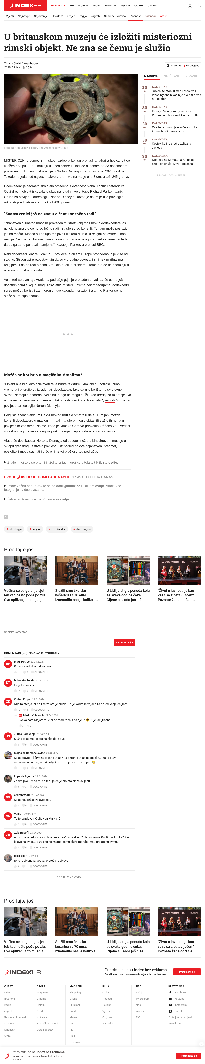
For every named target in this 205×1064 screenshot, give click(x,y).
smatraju (80, 415)
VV (8, 797)
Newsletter (175, 1023)
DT (8, 683)
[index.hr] (25, 5)
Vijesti (83, 5)
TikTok (178, 1011)
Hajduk (41, 1004)
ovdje (99, 486)
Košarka (42, 1017)
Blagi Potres (22, 661)
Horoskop (75, 1042)
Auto (72, 1023)
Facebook (180, 992)
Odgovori (107, 1017)
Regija (83, 16)
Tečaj (139, 992)
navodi (110, 400)
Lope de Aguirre (24, 776)
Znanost (135, 16)
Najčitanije (41, 16)
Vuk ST (18, 813)
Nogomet (42, 992)
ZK (8, 701)
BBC (100, 245)
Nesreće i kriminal (115, 16)
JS (8, 736)
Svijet (71, 16)
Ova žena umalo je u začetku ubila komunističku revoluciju (174, 127)
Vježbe (106, 1011)
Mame (73, 1017)
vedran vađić (22, 795)
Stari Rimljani (82, 529)
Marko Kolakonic (33, 715)
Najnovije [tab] (152, 76)
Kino (138, 1004)
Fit (71, 1029)
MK (20, 715)
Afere (163, 16)
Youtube (179, 998)
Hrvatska (57, 16)
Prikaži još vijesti (171, 175)
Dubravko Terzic (24, 680)
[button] (9, 569)
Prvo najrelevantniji (43, 653)
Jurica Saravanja (25, 734)
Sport (96, 5)
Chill (72, 1035)
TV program (143, 998)
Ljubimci (75, 1004)
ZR (8, 835)
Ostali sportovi (45, 1029)
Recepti (107, 998)
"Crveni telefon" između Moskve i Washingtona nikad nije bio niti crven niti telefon (176, 93)
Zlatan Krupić (22, 699)
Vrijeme (140, 1011)
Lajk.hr (106, 1004)
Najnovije (24, 16)
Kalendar (150, 16)
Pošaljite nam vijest (180, 1017)
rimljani (35, 529)
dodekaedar (57, 529)
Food (73, 1011)
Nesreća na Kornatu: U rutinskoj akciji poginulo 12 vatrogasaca (173, 160)
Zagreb (95, 16)
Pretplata (58, 5)
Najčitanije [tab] (173, 76)
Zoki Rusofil (21, 832)
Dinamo (41, 998)
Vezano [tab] (191, 76)
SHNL (40, 1011)
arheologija (14, 529)
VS (8, 816)
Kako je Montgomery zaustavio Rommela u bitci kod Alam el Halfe (175, 111)
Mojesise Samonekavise (29, 753)
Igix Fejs (19, 855)
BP (8, 664)
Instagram (180, 1004)
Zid (72, 5)
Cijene (138, 5)
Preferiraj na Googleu (185, 65)
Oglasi (125, 5)
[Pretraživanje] (198, 6)
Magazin (76, 986)
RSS (138, 1017)
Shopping (75, 992)
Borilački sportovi (47, 1023)
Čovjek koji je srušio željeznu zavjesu (171, 143)
